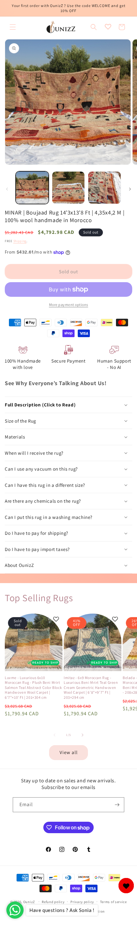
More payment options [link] (68, 304)
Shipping (20, 241)
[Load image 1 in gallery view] (32, 187)
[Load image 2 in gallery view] (68, 187)
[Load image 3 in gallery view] (104, 187)
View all (69, 752)
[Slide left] (7, 189)
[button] (13, 27)
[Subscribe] (117, 804)
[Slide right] (130, 189)
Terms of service (113, 902)
